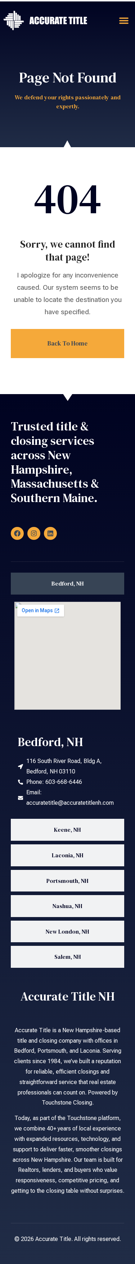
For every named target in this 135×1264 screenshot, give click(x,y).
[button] (123, 20)
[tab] (67, 584)
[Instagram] (33, 533)
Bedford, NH (50, 742)
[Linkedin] (50, 533)
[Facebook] (17, 533)
